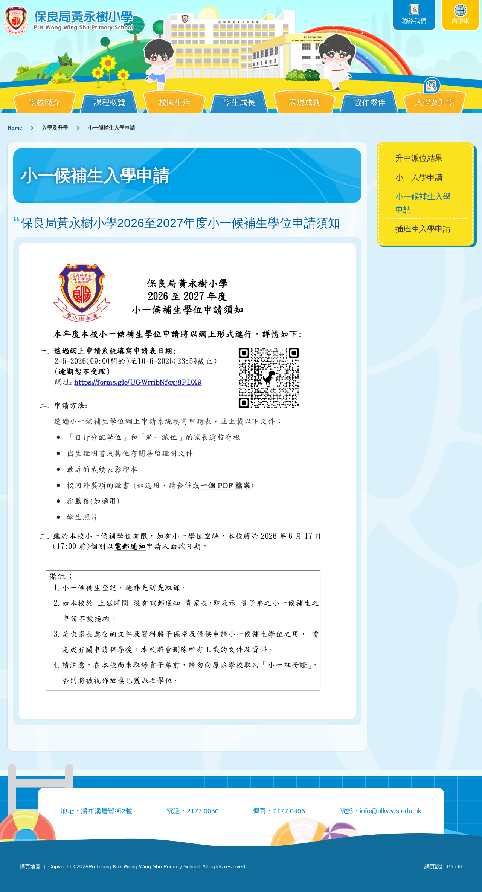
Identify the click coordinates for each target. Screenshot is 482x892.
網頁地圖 (30, 866)
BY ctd (443, 866)
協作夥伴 (370, 102)
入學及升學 (435, 102)
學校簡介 (44, 102)
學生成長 (239, 102)
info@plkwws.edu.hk (390, 811)
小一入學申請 (419, 177)
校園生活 (175, 102)
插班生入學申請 (423, 229)
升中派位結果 (419, 158)
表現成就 (304, 102)
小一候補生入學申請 (423, 203)
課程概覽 (109, 102)
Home (15, 128)
